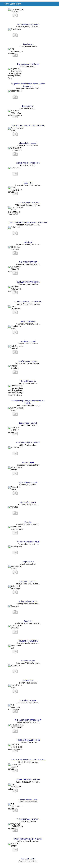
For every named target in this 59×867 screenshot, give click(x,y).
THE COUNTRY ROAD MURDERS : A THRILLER (28, 222)
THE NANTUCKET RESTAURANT (28, 720)
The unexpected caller (28, 799)
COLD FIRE (28, 183)
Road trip (28, 621)
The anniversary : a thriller (28, 64)
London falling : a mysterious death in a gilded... (27, 402)
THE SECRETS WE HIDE (28, 641)
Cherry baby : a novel (28, 143)
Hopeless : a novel (28, 341)
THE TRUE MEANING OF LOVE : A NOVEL (28, 760)
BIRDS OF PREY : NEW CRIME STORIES (28, 126)
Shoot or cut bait (28, 661)
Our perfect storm (28, 502)
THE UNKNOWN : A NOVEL (28, 819)
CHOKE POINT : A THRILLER (28, 163)
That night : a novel (28, 700)
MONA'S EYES (28, 463)
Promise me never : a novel (28, 542)
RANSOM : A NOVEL (28, 581)
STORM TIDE (28, 680)
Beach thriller (28, 106)
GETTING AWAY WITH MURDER (28, 302)
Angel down (28, 44)
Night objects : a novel (28, 482)
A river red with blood (28, 601)
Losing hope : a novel (28, 423)
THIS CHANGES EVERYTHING (28, 740)
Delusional (28, 242)
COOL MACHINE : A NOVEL (28, 203)
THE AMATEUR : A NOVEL (28, 24)
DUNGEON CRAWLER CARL (28, 282)
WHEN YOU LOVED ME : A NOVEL (28, 839)
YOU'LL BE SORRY (28, 859)
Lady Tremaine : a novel (28, 361)
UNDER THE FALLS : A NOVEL (28, 780)
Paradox (28, 522)
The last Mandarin (28, 381)
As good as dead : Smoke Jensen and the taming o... (28, 85)
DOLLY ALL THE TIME (28, 262)
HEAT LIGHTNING (28, 321)
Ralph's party (28, 562)
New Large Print (13, 4)
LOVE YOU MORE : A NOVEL (28, 443)
